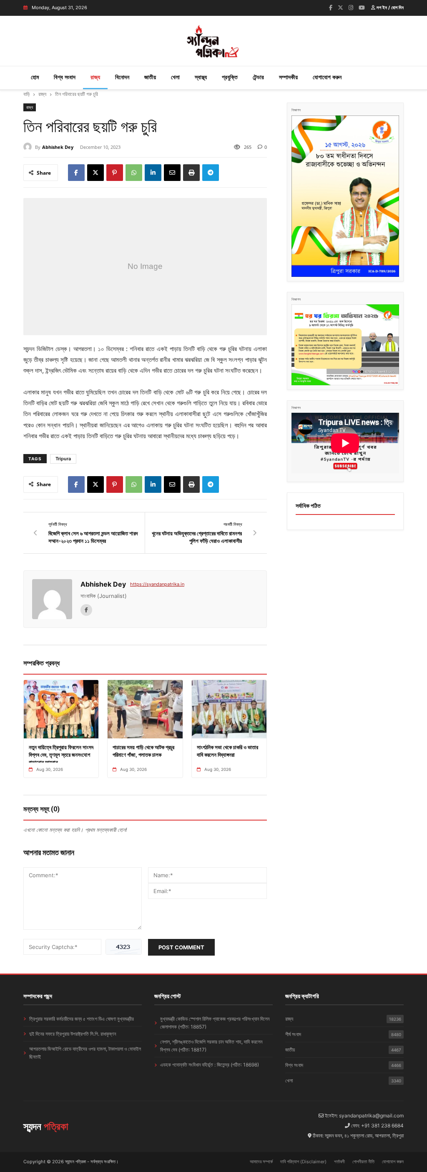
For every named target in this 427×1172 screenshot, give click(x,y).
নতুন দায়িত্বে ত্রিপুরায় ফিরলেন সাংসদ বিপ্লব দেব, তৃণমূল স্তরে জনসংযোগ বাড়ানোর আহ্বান (61, 754)
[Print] (191, 172)
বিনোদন (122, 77)
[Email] (172, 172)
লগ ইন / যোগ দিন (389, 7)
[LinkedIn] (153, 172)
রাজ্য (95, 77)
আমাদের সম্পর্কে (261, 1161)
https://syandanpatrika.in (157, 584)
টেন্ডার (258, 77)
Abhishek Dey (57, 147)
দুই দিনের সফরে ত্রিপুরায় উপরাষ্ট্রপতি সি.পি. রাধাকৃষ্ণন (72, 1034)
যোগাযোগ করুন (327, 77)
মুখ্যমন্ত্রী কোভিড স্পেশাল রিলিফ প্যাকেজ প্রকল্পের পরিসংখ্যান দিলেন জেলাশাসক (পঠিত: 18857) (214, 1023)
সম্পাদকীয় (288, 77)
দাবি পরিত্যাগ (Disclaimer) (303, 1161)
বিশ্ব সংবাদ (64, 77)
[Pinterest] (114, 172)
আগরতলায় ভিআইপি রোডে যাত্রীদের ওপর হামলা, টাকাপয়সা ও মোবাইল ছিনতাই (85, 1053)
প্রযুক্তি (230, 77)
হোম (35, 77)
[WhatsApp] (134, 172)
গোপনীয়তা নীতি (363, 1161)
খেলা (175, 77)
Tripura (63, 459)
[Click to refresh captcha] (123, 947)
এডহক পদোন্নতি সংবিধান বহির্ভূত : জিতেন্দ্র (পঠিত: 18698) (209, 1065)
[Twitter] (340, 7)
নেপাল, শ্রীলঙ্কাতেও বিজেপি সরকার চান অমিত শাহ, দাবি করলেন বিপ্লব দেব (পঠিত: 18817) (211, 1046)
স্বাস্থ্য (201, 77)
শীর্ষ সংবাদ (343, 1034)
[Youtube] (362, 7)
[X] (95, 172)
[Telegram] (210, 172)
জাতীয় (150, 77)
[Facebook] (330, 7)
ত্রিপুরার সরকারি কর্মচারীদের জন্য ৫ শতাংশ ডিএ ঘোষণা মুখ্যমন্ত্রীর (81, 1019)
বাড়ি (26, 94)
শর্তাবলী (339, 1161)
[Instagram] (351, 7)
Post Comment (181, 947)
